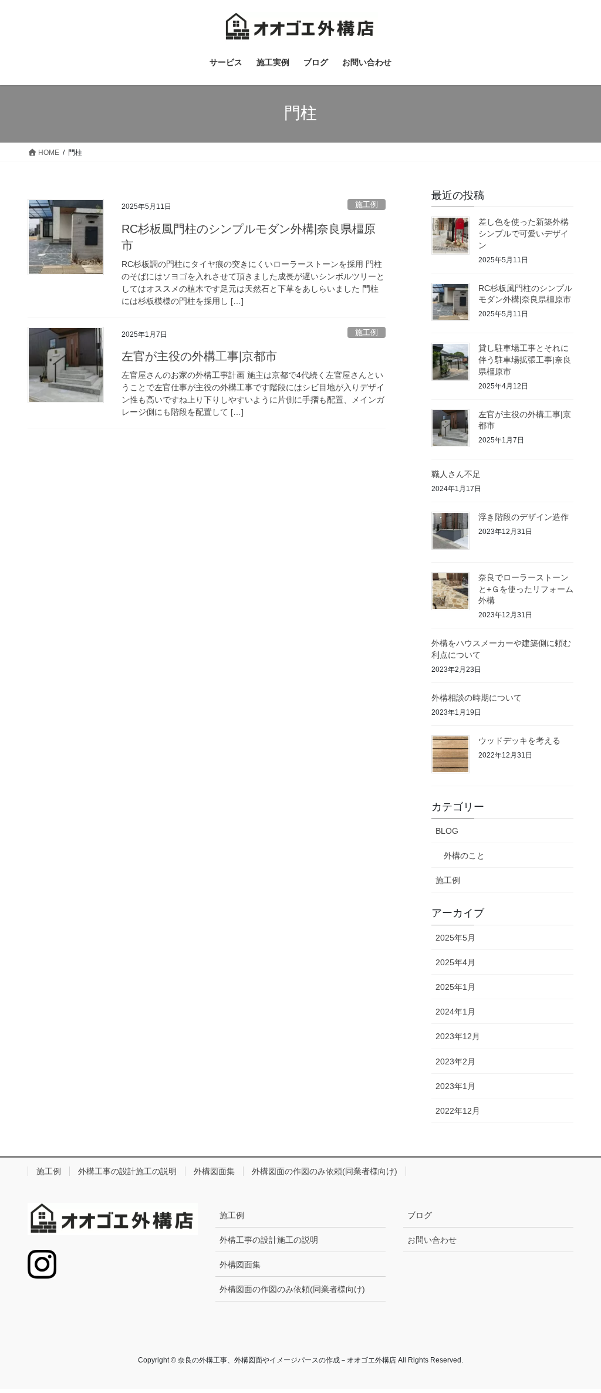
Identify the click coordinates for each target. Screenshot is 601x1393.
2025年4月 (455, 962)
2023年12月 (457, 1036)
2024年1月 (455, 1011)
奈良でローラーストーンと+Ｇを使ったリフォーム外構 (525, 589)
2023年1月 (455, 1086)
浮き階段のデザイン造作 (523, 517)
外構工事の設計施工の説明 (127, 1171)
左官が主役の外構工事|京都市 (199, 356)
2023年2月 (455, 1061)
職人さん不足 (456, 474)
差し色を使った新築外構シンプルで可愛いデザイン (523, 233)
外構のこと (464, 855)
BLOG (446, 831)
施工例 (366, 204)
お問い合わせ (432, 1240)
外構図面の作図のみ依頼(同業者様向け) (324, 1171)
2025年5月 (455, 937)
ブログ (419, 1215)
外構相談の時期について (476, 697)
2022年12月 (457, 1110)
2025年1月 (455, 987)
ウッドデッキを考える (519, 740)
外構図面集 (214, 1171)
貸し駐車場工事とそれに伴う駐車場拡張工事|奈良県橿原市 (524, 359)
